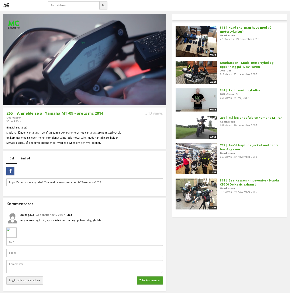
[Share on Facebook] (10, 171)
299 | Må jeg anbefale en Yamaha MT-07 (251, 118)
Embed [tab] (25, 158)
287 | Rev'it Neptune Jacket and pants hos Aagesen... (249, 147)
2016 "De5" (226, 70)
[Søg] (103, 5)
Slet (69, 215)
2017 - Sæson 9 (228, 94)
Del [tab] (12, 158)
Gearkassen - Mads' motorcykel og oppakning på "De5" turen (247, 65)
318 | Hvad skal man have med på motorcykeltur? (246, 29)
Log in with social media (23, 280)
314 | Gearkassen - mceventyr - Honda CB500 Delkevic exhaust (249, 182)
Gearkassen (13, 117)
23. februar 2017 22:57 (50, 215)
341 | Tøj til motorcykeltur (240, 90)
